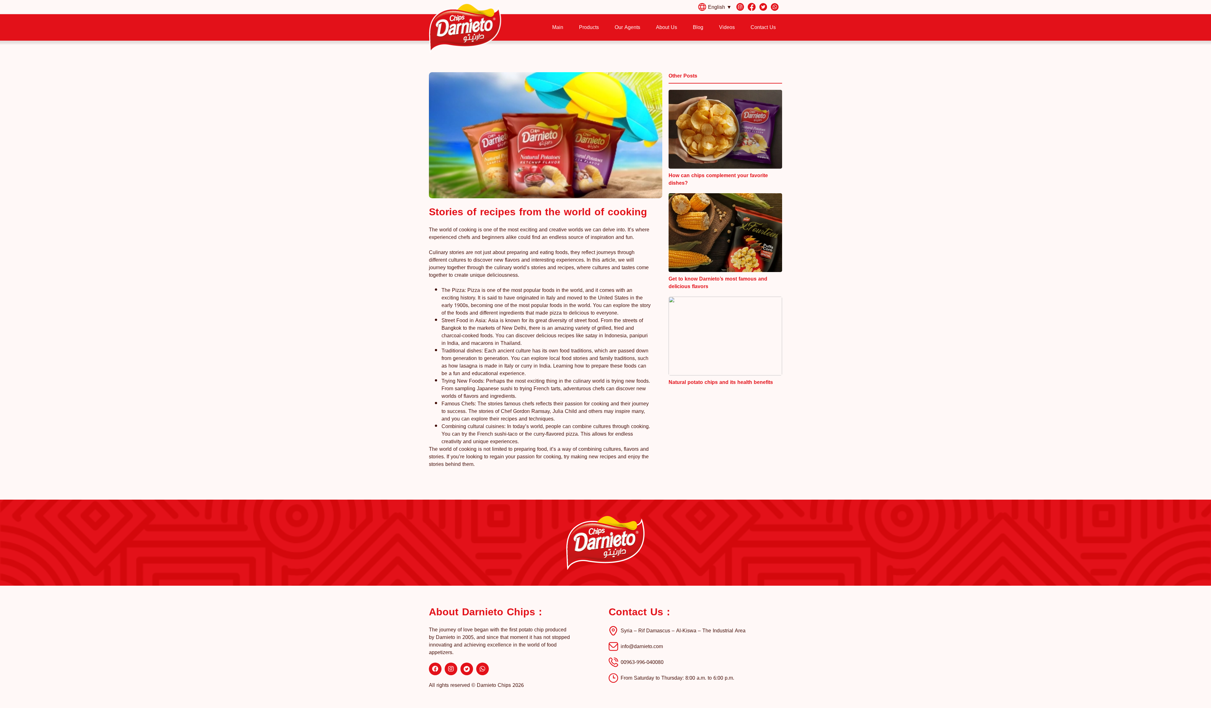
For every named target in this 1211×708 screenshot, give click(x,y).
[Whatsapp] (482, 669)
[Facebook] (435, 669)
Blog (698, 27)
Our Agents (627, 27)
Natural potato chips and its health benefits (721, 382)
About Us (666, 27)
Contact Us (763, 27)
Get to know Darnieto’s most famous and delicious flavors (718, 282)
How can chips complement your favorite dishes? (718, 179)
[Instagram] (451, 669)
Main (557, 27)
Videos (727, 27)
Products (589, 27)
